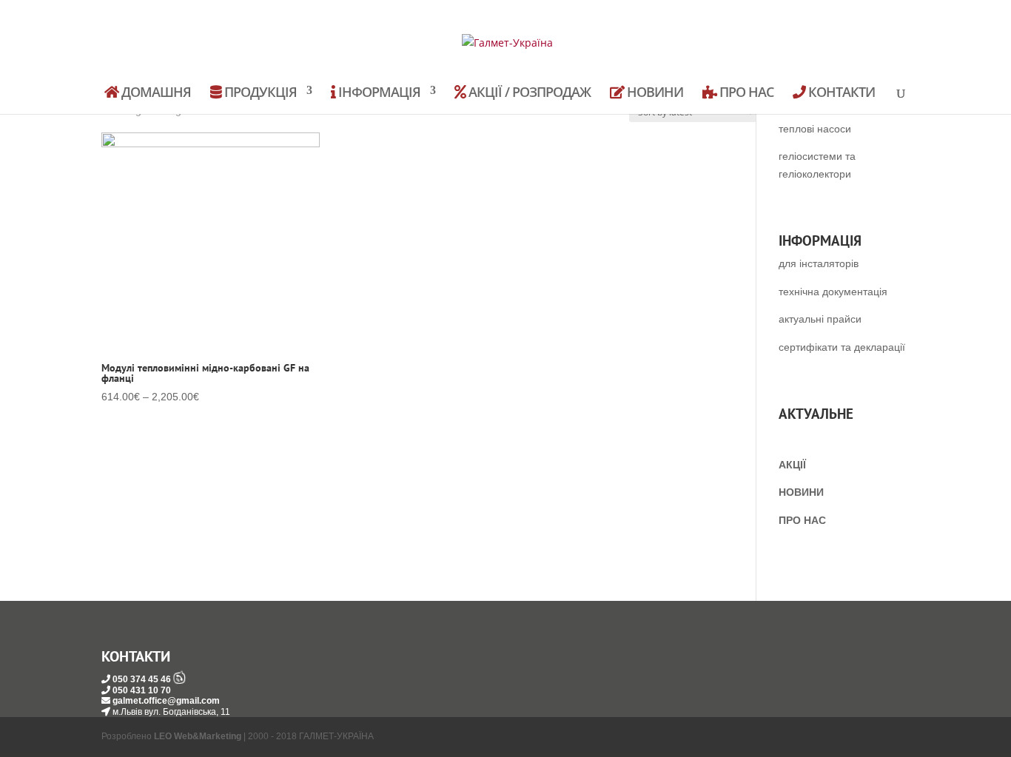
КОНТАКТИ (840, 93)
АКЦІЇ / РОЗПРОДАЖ (528, 93)
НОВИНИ (653, 93)
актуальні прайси (820, 319)
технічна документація (833, 291)
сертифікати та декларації (842, 347)
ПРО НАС (744, 93)
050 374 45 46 (141, 679)
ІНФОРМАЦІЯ (377, 93)
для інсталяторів (819, 263)
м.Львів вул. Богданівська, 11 (171, 712)
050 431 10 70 (141, 690)
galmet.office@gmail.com (166, 701)
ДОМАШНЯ (154, 93)
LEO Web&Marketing (197, 736)
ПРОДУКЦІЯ (259, 93)
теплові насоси (815, 129)
